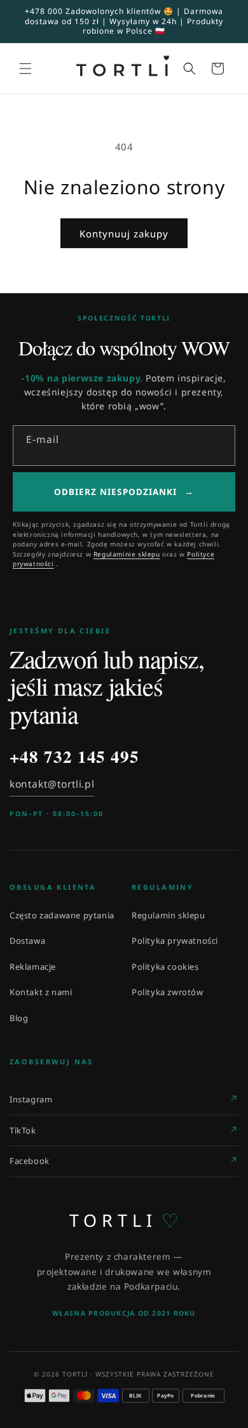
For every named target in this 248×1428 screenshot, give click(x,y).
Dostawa (27, 940)
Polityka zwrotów (167, 992)
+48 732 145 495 (74, 756)
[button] (25, 69)
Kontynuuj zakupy (124, 233)
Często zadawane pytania (62, 915)
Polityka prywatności (175, 940)
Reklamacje (33, 966)
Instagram (31, 1099)
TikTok (23, 1130)
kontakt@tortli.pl (52, 784)
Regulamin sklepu (168, 915)
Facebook (30, 1161)
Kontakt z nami (41, 992)
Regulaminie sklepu (126, 554)
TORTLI (124, 1220)
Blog (19, 1018)
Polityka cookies (165, 966)
